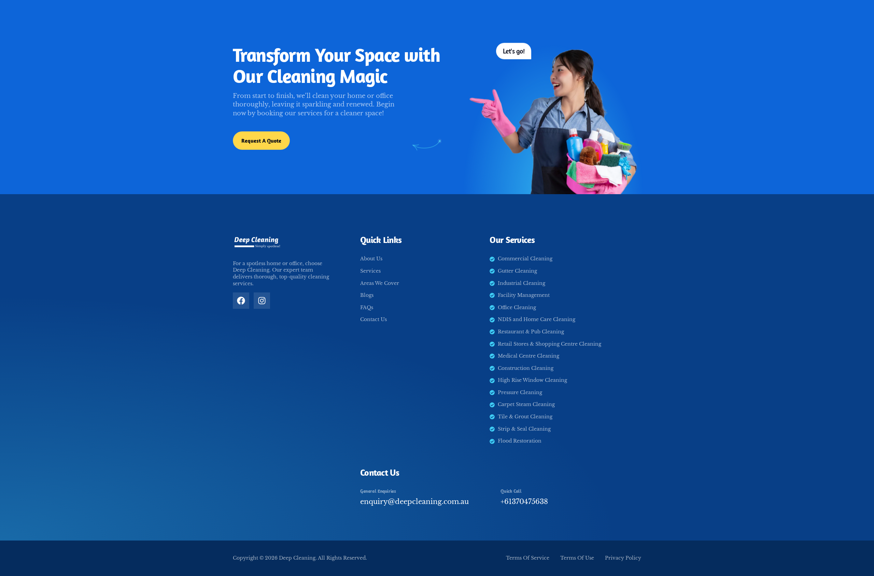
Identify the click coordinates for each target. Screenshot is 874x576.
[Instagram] (262, 300)
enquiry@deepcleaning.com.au (414, 502)
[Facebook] (241, 300)
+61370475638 (524, 502)
